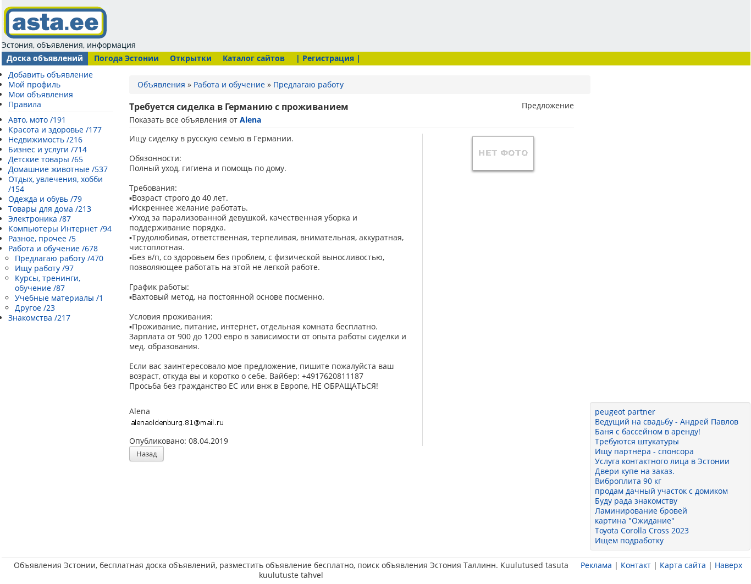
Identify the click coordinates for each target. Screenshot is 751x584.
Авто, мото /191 (37, 119)
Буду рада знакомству (636, 500)
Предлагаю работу (308, 84)
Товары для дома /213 (49, 208)
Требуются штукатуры (637, 441)
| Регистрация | (328, 58)
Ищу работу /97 (44, 268)
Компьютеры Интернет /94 (60, 228)
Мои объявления (40, 94)
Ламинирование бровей (641, 510)
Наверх (728, 565)
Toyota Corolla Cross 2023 (642, 530)
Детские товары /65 (45, 159)
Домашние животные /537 (58, 169)
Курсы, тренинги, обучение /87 (47, 283)
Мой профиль (34, 84)
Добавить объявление (50, 74)
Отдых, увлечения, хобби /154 (55, 184)
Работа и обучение (229, 84)
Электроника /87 (39, 218)
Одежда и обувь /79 (45, 199)
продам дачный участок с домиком (661, 491)
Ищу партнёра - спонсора (644, 451)
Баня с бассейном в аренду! (647, 431)
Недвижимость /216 (45, 139)
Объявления (161, 84)
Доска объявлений (45, 58)
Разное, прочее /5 (42, 238)
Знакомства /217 (39, 317)
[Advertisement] (349, 24)
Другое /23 (35, 307)
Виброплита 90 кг (628, 481)
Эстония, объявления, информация (69, 45)
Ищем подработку (629, 540)
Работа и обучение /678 (53, 248)
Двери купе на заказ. (635, 471)
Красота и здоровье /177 (55, 129)
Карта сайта (683, 565)
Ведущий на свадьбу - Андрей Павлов (666, 421)
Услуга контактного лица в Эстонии (662, 461)
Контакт (636, 565)
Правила (24, 104)
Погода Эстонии (126, 58)
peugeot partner (625, 411)
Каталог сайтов (254, 58)
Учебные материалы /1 (59, 298)
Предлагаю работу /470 (59, 258)
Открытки (191, 58)
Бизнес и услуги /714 (47, 149)
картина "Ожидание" (635, 520)
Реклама (596, 565)
